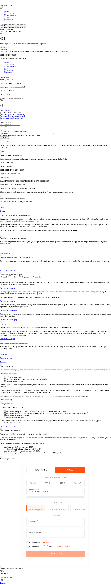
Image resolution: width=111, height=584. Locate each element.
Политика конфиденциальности (12, 114)
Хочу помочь (9, 13)
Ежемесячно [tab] (41, 470)
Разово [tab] (70, 470)
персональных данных (66, 546)
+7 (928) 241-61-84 (7, 29)
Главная (7, 11)
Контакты (8, 21)
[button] (32, 483)
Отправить (4, 137)
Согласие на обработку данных (11, 118)
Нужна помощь (10, 15)
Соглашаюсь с (39, 542)
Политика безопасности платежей (12, 116)
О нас (6, 17)
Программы (8, 19)
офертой (45, 542)
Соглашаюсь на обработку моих (52, 546)
